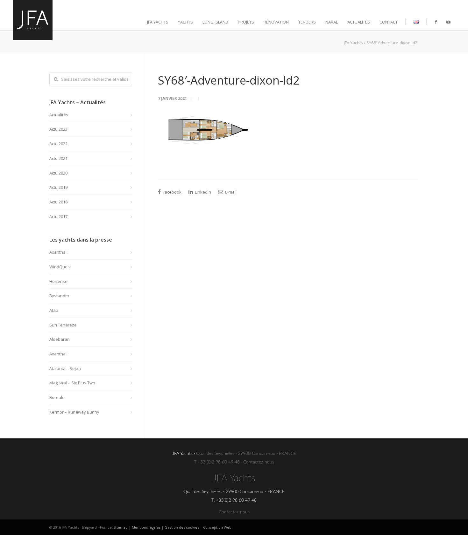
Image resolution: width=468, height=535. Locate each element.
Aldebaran (59, 339)
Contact (388, 22)
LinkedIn (202, 192)
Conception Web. (217, 527)
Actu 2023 (58, 129)
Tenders (307, 22)
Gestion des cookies (182, 527)
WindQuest (60, 267)
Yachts (185, 22)
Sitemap (121, 527)
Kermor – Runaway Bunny (74, 412)
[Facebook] (436, 22)
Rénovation (276, 22)
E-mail (230, 192)
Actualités (358, 22)
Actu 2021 (58, 158)
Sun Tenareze (63, 325)
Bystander (59, 295)
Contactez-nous (258, 462)
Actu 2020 (58, 173)
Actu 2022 (58, 144)
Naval (331, 22)
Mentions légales (146, 527)
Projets (246, 22)
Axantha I (58, 354)
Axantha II (58, 252)
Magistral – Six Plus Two (72, 383)
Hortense (58, 281)
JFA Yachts (157, 22)
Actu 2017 (58, 216)
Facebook (171, 192)
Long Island (215, 22)
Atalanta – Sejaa (65, 368)
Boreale (57, 397)
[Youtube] (448, 22)
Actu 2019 (58, 187)
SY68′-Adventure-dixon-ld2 (229, 80)
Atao (53, 310)
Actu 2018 (58, 202)
